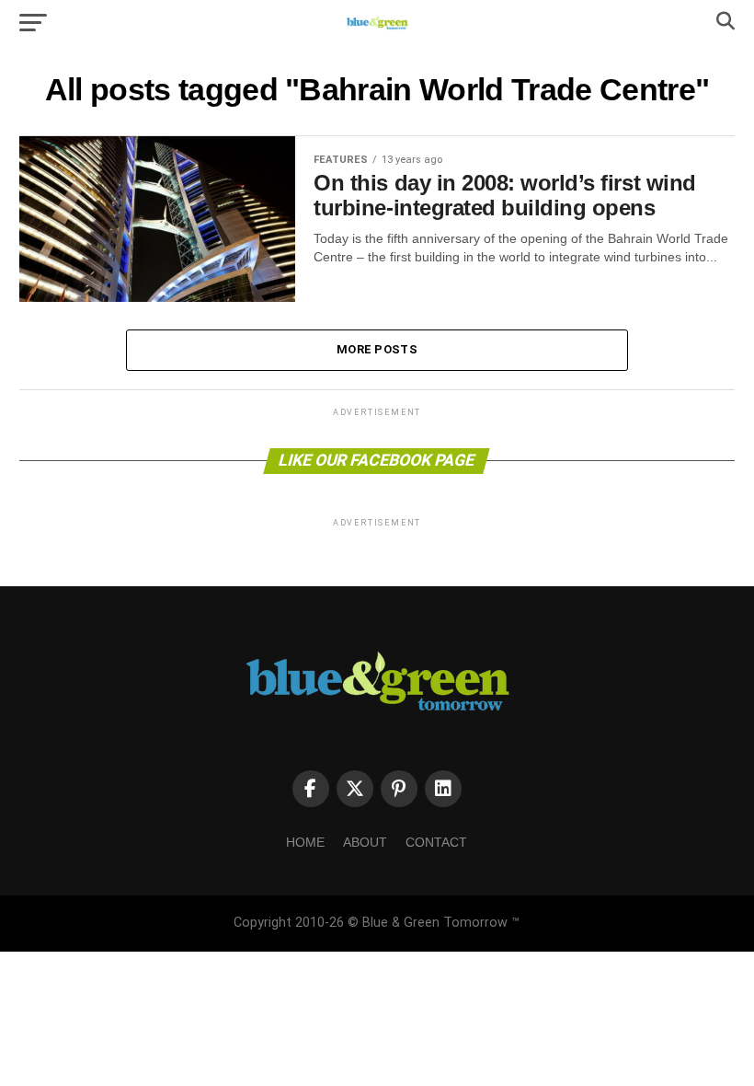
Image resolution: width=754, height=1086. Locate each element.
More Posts (377, 349)
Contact (436, 842)
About (365, 842)
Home (305, 842)
